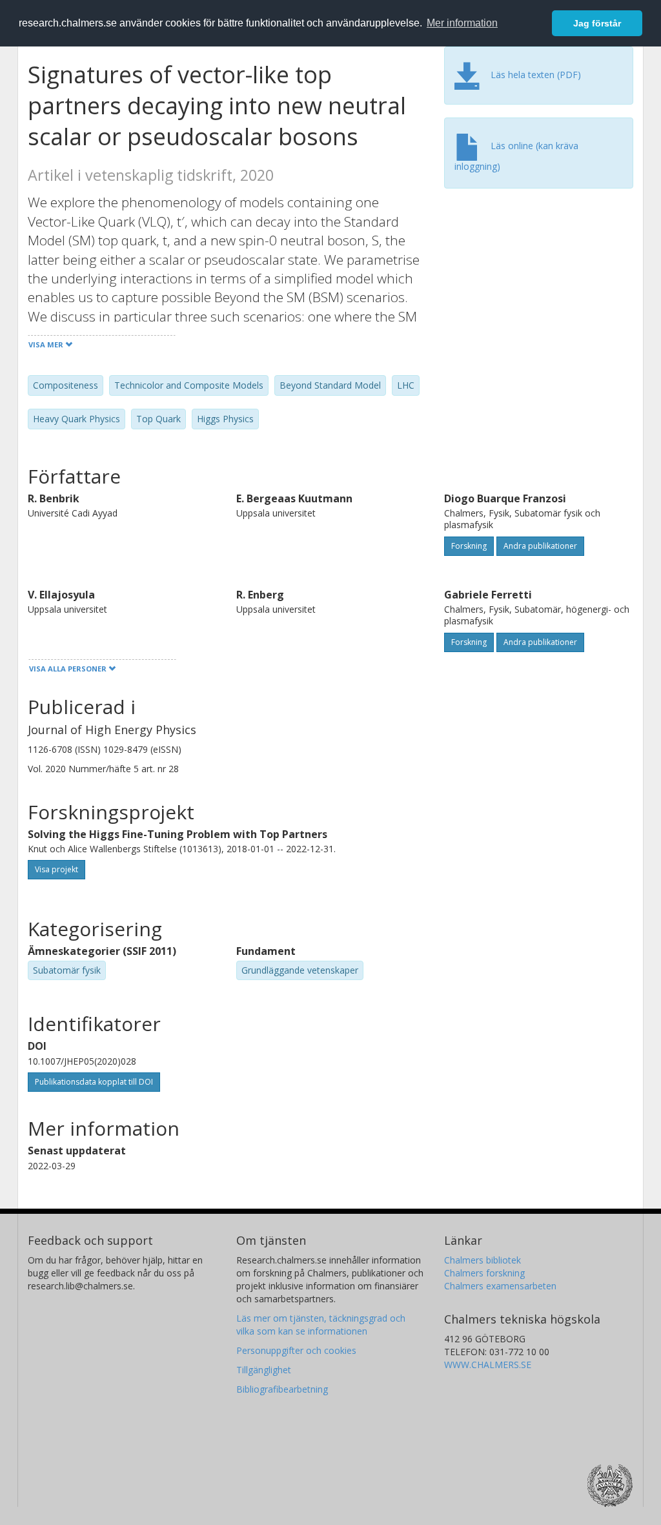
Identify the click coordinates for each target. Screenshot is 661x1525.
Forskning (469, 545)
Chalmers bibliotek (482, 1260)
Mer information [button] (462, 22)
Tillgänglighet (263, 1370)
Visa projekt (56, 869)
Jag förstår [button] (597, 23)
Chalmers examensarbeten (500, 1286)
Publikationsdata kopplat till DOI (94, 1081)
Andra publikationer (540, 545)
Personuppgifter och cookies (296, 1350)
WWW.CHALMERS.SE (487, 1364)
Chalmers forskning (484, 1273)
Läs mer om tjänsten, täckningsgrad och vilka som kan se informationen (320, 1324)
